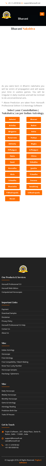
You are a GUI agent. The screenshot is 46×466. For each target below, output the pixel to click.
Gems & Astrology (9, 403)
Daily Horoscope (8, 391)
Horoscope (6, 354)
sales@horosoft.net (12, 441)
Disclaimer (6, 317)
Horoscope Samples (9, 370)
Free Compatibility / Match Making (15, 362)
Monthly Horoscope (9, 399)
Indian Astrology (8, 350)
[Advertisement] (23, 60)
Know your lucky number (12, 366)
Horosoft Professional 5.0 (11, 284)
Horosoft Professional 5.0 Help (13, 325)
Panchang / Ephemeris (10, 374)
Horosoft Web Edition (10, 288)
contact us (6, 329)
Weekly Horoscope (9, 395)
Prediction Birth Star (9, 410)
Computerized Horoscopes (12, 292)
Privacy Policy (7, 321)
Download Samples (9, 313)
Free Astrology (7, 358)
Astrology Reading (9, 407)
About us (5, 333)
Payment (5, 309)
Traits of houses (8, 414)
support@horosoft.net (31, 3)
